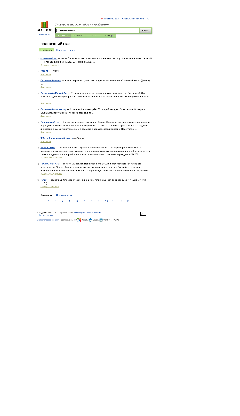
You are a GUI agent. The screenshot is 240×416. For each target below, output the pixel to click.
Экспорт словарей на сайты (48, 220)
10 (106, 201)
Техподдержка (79, 213)
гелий (43, 180)
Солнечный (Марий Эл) (53, 93)
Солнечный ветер (50, 80)
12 (121, 201)
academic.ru (44, 34)
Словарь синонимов (49, 65)
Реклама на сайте (93, 213)
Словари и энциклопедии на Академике (82, 24)
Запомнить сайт (111, 19)
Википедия (45, 74)
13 (128, 201)
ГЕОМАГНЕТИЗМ (50, 163)
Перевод (61, 50)
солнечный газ (48, 58)
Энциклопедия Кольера (51, 158)
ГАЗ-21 (44, 71)
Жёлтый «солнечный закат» (56, 138)
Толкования (62, 35)
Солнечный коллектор (53, 109)
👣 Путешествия (46, 215)
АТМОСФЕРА (47, 147)
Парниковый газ (49, 122)
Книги (93, 35)
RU (147, 19)
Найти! (145, 30)
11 (113, 201)
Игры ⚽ (109, 35)
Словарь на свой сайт (133, 19)
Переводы (78, 35)
